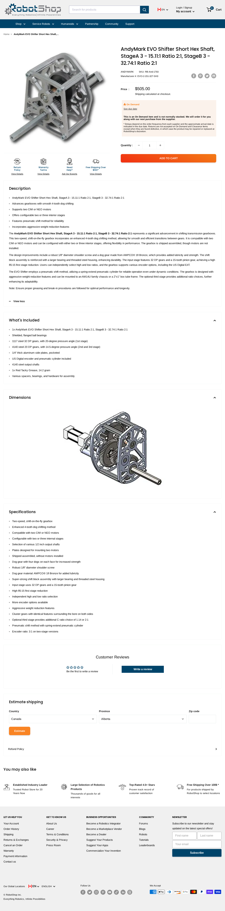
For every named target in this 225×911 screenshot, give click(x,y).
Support (129, 23)
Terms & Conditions (57, 834)
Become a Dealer (96, 834)
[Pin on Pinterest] (200, 75)
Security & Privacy (57, 839)
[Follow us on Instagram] (96, 892)
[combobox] (104, 10)
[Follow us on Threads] (129, 892)
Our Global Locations (14, 886)
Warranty (9, 850)
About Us (51, 823)
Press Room (53, 845)
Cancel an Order (13, 845)
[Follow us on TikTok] (116, 892)
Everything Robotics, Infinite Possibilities (24, 899)
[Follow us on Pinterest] (103, 892)
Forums (143, 823)
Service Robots (41, 23)
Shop (18, 23)
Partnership (91, 23)
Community (111, 23)
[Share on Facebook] (193, 75)
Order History (11, 828)
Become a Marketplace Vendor (104, 828)
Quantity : (127, 145)
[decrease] (139, 145)
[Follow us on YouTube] (109, 892)
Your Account (11, 823)
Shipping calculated (146, 94)
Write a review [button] (143, 669)
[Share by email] (213, 75)
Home (6, 34)
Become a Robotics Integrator (103, 823)
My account (184, 11)
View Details (17, 174)
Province (104, 711)
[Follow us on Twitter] (89, 892)
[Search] (144, 10)
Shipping (8, 834)
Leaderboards (147, 845)
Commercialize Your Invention (103, 850)
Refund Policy (16, 748)
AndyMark (127, 71)
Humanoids (68, 23)
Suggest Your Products (99, 839)
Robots (143, 834)
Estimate (19, 730)
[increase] (160, 145)
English (47, 886)
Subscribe (197, 852)
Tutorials (144, 839)
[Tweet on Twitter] (207, 75)
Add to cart (168, 158)
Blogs (142, 828)
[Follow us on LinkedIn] (123, 892)
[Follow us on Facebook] (83, 892)
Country (14, 711)
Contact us (10, 861)
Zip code (194, 711)
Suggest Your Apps (97, 845)
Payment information (15, 856)
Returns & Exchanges (16, 839)
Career (50, 828)
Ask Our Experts (69, 174)
